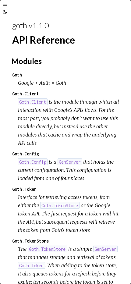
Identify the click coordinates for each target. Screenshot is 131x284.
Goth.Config (25, 153)
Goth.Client (25, 93)
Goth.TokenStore (30, 240)
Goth (17, 74)
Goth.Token (24, 189)
